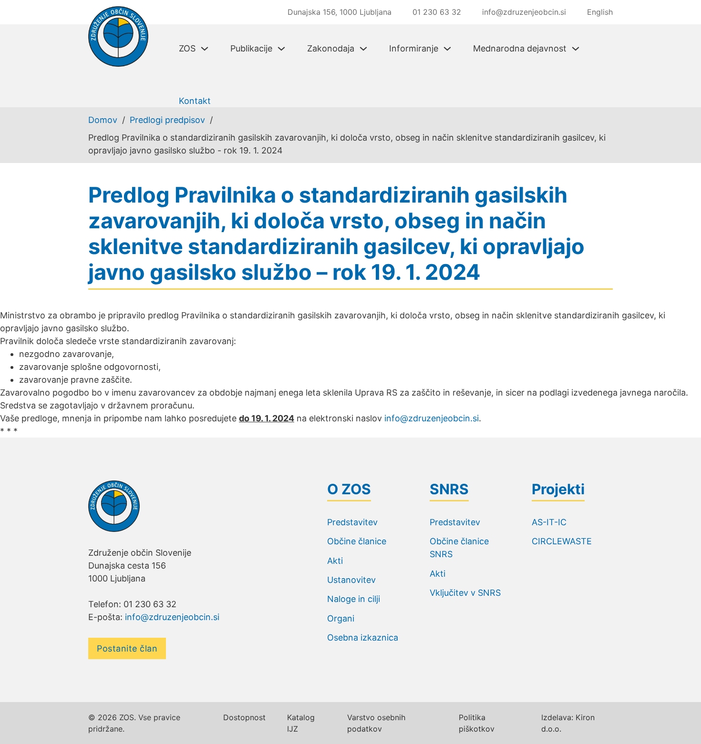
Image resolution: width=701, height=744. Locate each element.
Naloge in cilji (353, 599)
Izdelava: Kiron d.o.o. (568, 723)
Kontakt (195, 101)
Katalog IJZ (301, 723)
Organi (340, 618)
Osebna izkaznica (362, 637)
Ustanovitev (351, 580)
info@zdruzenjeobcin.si (431, 418)
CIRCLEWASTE (562, 541)
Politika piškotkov (477, 723)
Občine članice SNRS (459, 547)
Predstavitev (352, 522)
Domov (102, 120)
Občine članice (356, 541)
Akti (335, 561)
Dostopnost (244, 717)
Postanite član (127, 648)
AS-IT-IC (549, 522)
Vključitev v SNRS (465, 593)
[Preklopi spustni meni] (204, 48)
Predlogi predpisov (167, 120)
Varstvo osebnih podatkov (376, 723)
